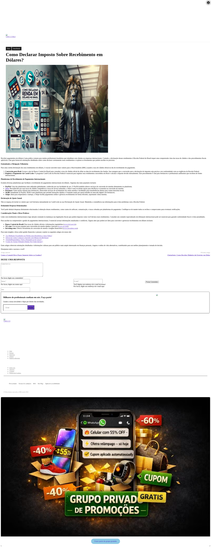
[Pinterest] (18, 338)
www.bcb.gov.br (69, 224)
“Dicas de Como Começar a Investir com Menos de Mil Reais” (27, 238)
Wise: (7, 188)
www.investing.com (70, 228)
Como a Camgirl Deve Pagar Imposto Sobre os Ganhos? (21, 255)
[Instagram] (32, 338)
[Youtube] (25, 338)
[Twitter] (11, 338)
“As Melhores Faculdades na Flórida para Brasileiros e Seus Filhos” (28, 236)
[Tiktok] (39, 338)
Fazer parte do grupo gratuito (105, 541)
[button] (204, 37)
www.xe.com (63, 226)
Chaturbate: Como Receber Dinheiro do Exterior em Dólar (188, 255)
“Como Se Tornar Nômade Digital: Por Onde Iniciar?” (24, 242)
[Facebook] (5, 338)
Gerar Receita (16, 48)
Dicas (8, 48)
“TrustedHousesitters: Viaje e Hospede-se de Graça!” (23, 240)
